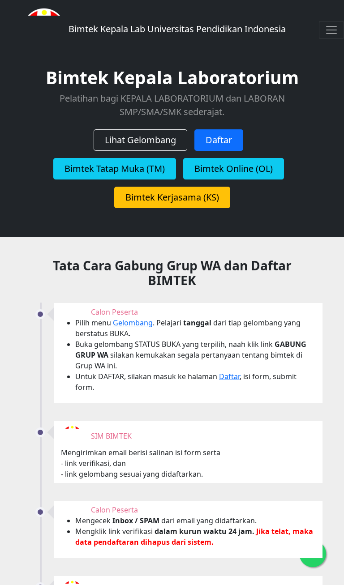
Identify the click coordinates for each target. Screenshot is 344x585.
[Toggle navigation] (331, 30)
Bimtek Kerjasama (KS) (172, 197)
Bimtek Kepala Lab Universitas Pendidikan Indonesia (176, 29)
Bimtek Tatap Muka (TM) (114, 168)
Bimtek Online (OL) (233, 168)
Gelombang (133, 323)
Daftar (219, 140)
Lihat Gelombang (140, 140)
